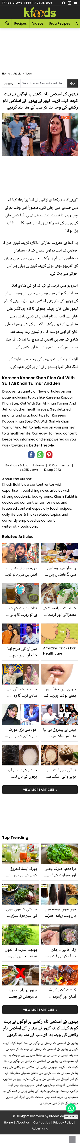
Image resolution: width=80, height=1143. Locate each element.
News (40, 465)
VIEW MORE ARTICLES (38, 789)
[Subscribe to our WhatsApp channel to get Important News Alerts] (71, 1108)
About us (23, 1122)
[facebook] (63, 3)
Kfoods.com (58, 1116)
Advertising (40, 1128)
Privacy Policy (63, 1122)
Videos (38, 23)
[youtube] (75, 3)
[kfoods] (40, 12)
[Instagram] (69, 3)
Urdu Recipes (59, 23)
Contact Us (41, 1122)
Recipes (20, 23)
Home (8, 1122)
